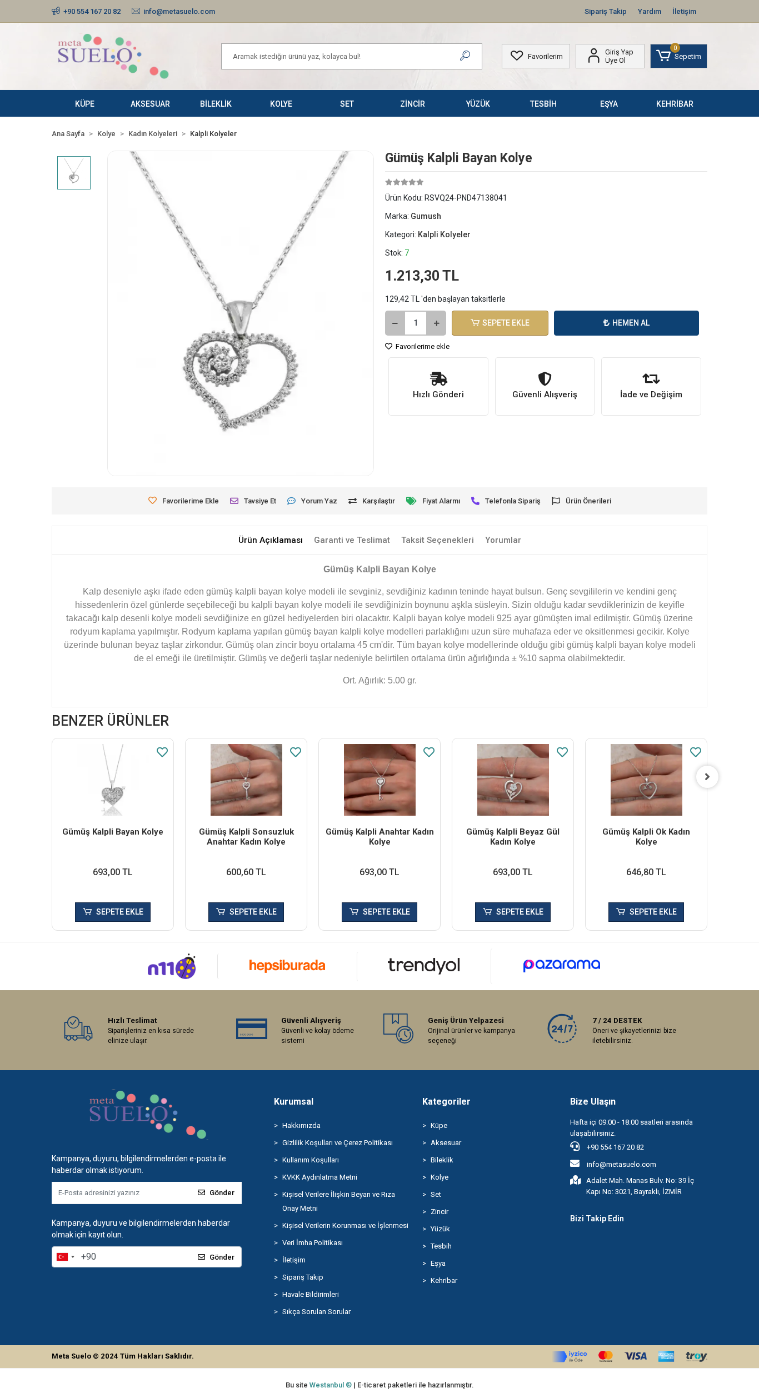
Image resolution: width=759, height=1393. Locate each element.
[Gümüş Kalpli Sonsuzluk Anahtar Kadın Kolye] (246, 780)
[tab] (270, 540)
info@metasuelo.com (621, 1164)
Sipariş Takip (606, 11)
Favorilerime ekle (422, 346)
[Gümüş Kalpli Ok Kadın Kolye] (646, 780)
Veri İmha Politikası (312, 1243)
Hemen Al (631, 322)
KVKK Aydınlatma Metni (319, 1177)
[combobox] (65, 1257)
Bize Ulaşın (593, 1101)
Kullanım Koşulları (310, 1160)
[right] (707, 777)
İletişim (684, 11)
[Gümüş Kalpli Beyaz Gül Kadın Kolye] (513, 780)
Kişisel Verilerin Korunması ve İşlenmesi (345, 1225)
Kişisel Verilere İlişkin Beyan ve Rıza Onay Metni (338, 1201)
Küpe (439, 1125)
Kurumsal (293, 1101)
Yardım (649, 11)
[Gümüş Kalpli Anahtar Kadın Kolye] (379, 780)
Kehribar (444, 1280)
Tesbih (441, 1246)
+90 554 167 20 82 (614, 1147)
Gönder (221, 1193)
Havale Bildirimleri (310, 1294)
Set (436, 1194)
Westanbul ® (331, 1385)
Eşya (438, 1263)
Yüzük (440, 1229)
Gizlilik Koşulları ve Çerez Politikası (337, 1143)
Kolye (439, 1177)
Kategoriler (446, 1101)
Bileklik (442, 1160)
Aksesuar (446, 1143)
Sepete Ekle (506, 322)
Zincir (439, 1211)
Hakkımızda (301, 1125)
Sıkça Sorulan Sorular (316, 1311)
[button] (678, 56)
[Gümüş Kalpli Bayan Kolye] (113, 780)
